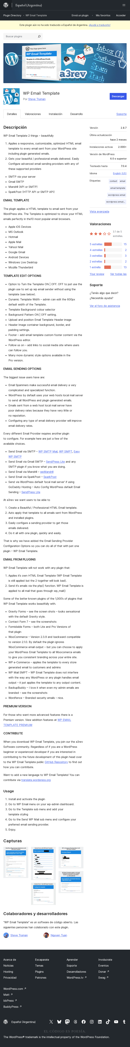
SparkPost (50, 477)
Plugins (39, 971)
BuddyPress (12, 1006)
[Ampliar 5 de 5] (79, 875)
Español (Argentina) (23, 1022)
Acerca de (9, 959)
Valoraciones (33, 114)
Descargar (118, 96)
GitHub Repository (56, 762)
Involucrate (105, 959)
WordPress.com (14, 988)
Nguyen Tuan (59, 935)
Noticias (8, 965)
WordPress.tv (77, 977)
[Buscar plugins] (39, 36)
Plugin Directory (12, 15)
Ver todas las (118, 274)
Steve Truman (37, 99)
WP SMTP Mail (48, 451)
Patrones (40, 977)
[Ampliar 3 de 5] (51, 887)
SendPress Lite (55, 461)
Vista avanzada (99, 211)
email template (117, 188)
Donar (103, 971)
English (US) (120, 173)
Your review (97, 274)
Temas (39, 965)
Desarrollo (76, 114)
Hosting (8, 971)
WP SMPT (65, 451)
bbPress (10, 1000)
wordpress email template (116, 201)
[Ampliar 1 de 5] (23, 851)
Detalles (12, 114)
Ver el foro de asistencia (105, 306)
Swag (103, 977)
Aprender (72, 959)
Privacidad (10, 977)
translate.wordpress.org (36, 780)
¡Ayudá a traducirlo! (99, 25)
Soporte (121, 114)
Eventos (103, 965)
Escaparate (42, 959)
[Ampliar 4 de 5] (79, 851)
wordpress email (116, 195)
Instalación (55, 114)
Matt (8, 994)
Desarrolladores (76, 971)
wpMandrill (46, 471)
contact (113, 181)
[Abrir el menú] (124, 5)
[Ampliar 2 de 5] (51, 851)
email (122, 181)
